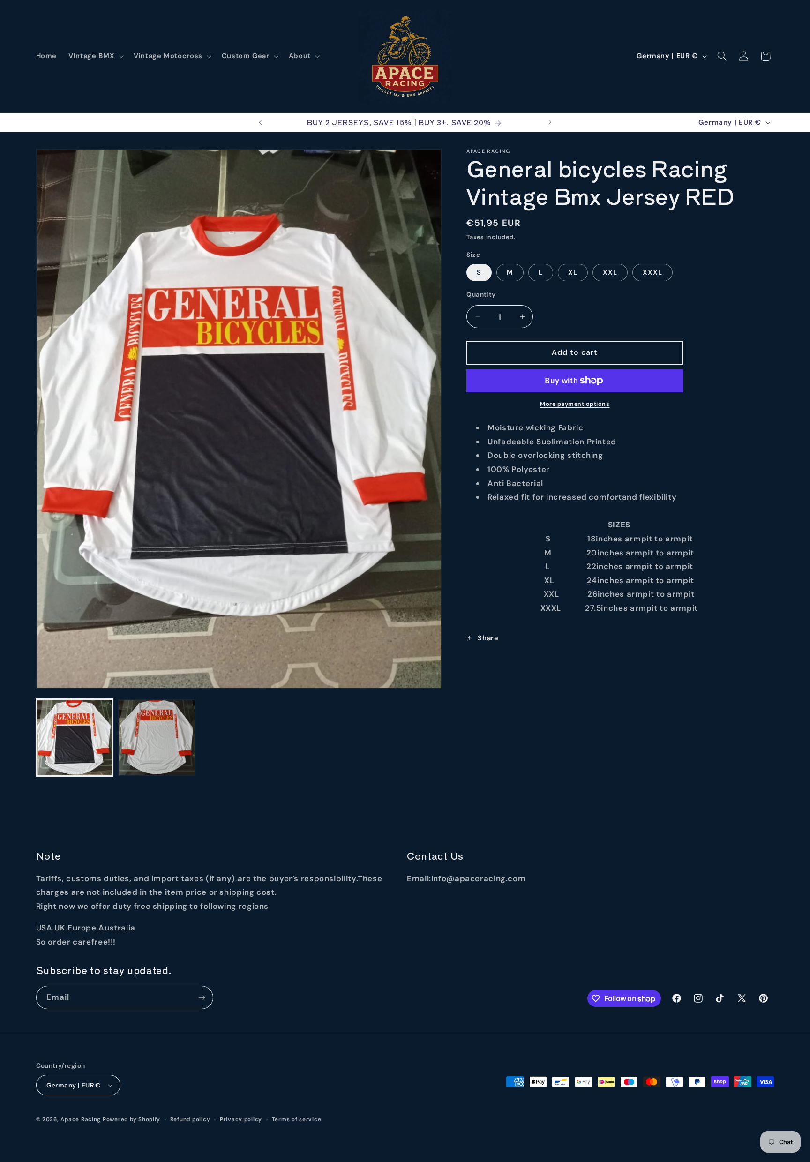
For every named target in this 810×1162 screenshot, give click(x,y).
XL (573, 272)
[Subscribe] (201, 997)
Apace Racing (80, 1119)
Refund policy (190, 1119)
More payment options (575, 404)
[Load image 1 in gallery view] (74, 737)
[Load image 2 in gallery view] (156, 737)
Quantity (480, 294)
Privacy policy (241, 1119)
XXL (610, 272)
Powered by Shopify (131, 1119)
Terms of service (297, 1119)
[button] (95, 56)
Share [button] (488, 638)
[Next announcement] (550, 122)
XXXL (652, 272)
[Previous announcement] (260, 122)
